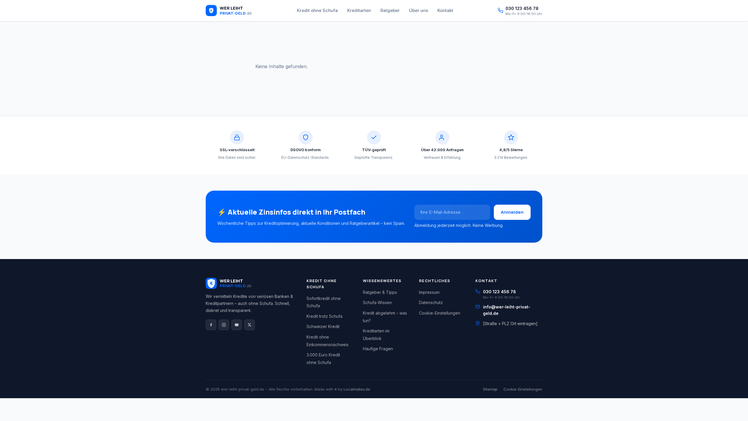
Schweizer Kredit (323, 326)
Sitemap (490, 389)
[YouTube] (236, 325)
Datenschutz (431, 302)
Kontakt (445, 10)
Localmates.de (357, 389)
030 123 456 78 (499, 291)
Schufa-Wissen (377, 302)
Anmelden (512, 212)
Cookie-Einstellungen (439, 312)
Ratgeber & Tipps (380, 292)
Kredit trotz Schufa (324, 316)
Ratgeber (390, 10)
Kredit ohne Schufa (317, 10)
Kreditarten (359, 10)
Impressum (429, 292)
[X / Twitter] (249, 325)
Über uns (418, 10)
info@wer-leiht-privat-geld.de (506, 310)
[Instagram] (224, 325)
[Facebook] (211, 325)
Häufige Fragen (378, 348)
